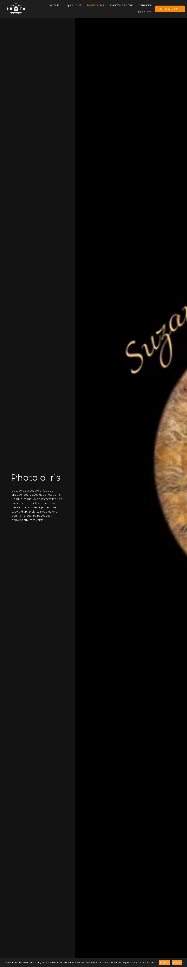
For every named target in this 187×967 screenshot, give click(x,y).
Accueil (55, 5)
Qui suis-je (74, 5)
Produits (144, 12)
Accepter (164, 962)
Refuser (177, 962)
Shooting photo (121, 5)
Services (145, 5)
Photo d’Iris (95, 5)
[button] (170, 9)
